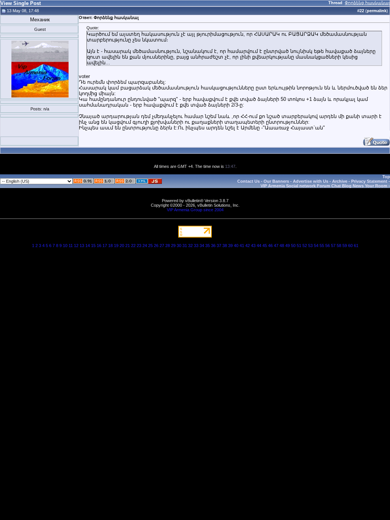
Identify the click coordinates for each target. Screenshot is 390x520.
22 (133, 245)
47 (276, 245)
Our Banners (276, 181)
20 (122, 245)
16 (99, 245)
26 (156, 245)
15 (93, 245)
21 (127, 245)
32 (190, 245)
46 (270, 245)
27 (162, 245)
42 (247, 245)
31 (184, 245)
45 (264, 245)
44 (259, 245)
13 (82, 245)
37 (219, 245)
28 (167, 245)
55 (322, 245)
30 (179, 245)
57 (333, 245)
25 (150, 245)
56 (327, 245)
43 (253, 245)
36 (213, 245)
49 (287, 245)
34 (202, 245)
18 (110, 245)
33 (196, 245)
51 (299, 245)
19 (116, 245)
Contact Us (248, 181)
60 (350, 245)
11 (71, 245)
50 (293, 245)
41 (242, 245)
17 (104, 245)
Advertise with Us (310, 181)
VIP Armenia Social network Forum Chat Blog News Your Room (324, 185)
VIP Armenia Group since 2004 (195, 209)
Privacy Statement (369, 181)
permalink (377, 10)
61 (356, 245)
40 (236, 245)
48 (282, 245)
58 (339, 245)
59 (344, 245)
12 (76, 245)
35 (207, 245)
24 (144, 245)
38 (224, 245)
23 (139, 245)
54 (316, 245)
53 (310, 245)
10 (65, 245)
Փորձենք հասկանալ (367, 2)
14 (87, 245)
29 (173, 245)
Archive (339, 181)
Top (386, 176)
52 (304, 245)
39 (230, 245)
